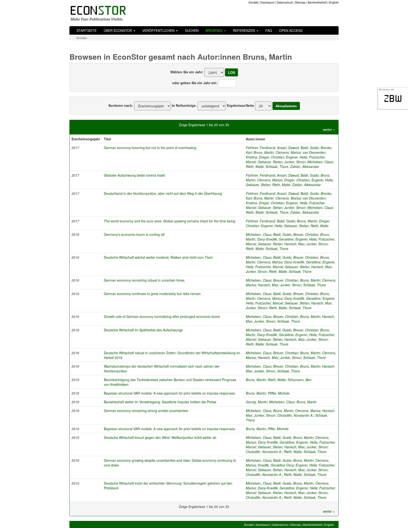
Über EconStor (118, 30)
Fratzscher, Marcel (269, 266)
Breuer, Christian (305, 234)
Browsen (214, 30)
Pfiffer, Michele (278, 393)
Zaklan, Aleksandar (304, 166)
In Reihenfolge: (184, 105)
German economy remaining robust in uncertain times (144, 280)
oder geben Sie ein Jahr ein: (194, 82)
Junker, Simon (295, 161)
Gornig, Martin (256, 401)
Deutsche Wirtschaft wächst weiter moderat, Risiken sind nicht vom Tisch (158, 257)
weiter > (329, 129)
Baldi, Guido (310, 147)
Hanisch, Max (294, 243)
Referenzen (244, 30)
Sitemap (300, 2)
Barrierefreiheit (317, 2)
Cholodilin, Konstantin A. (295, 415)
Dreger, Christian (271, 157)
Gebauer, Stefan (270, 161)
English (334, 2)
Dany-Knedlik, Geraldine (275, 239)
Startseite (86, 30)
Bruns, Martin (264, 152)
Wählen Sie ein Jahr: (186, 72)
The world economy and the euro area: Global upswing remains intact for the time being (169, 221)
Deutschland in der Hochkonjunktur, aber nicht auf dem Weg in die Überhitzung (163, 193)
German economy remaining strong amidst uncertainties (146, 410)
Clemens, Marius (288, 152)
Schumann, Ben (299, 379)
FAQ (268, 30)
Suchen (192, 30)
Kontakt (253, 2)
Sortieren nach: (120, 105)
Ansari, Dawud (288, 147)
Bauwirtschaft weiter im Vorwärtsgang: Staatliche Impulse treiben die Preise (160, 401)
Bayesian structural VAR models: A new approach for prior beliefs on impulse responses (169, 393)
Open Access (290, 30)
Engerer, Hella (296, 157)
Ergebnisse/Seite (240, 105)
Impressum (267, 2)
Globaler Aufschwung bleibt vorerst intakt (134, 175)
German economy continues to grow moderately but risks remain (152, 293)
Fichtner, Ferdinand (260, 147)
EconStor (81, 38)
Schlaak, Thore (277, 166)
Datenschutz (285, 2)
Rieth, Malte (255, 166)
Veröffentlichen (158, 30)
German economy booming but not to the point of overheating (150, 147)
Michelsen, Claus (320, 161)
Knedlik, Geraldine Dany (276, 465)
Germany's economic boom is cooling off (134, 234)
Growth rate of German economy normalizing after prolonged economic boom (162, 316)
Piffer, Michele (278, 428)
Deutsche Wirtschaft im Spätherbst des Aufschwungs (143, 330)
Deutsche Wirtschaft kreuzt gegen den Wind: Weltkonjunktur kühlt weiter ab (160, 437)
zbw (393, 98)
